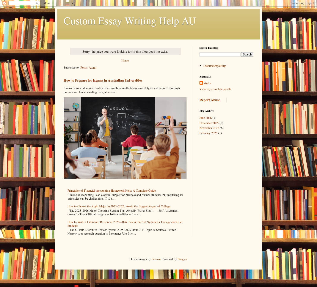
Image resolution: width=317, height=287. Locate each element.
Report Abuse (209, 99)
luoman (156, 259)
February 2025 (208, 133)
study (207, 83)
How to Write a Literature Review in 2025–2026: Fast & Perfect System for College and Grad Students (124, 224)
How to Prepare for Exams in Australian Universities (103, 80)
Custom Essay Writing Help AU (130, 20)
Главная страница (214, 66)
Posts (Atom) (88, 67)
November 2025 (209, 128)
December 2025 (209, 123)
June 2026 (205, 118)
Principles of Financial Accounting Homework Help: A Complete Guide (111, 190)
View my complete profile (215, 89)
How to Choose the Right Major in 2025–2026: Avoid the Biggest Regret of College (118, 206)
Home (125, 60)
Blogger (182, 259)
